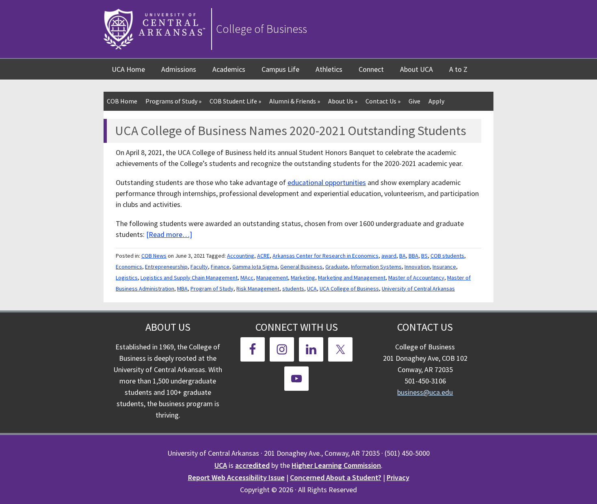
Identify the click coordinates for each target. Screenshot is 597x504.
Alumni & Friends (294, 101)
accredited (252, 465)
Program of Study (212, 288)
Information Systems (376, 266)
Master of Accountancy (416, 277)
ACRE (263, 255)
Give (414, 101)
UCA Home (128, 69)
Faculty (199, 266)
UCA (312, 288)
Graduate (336, 266)
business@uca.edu (425, 392)
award (388, 255)
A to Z (458, 69)
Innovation (417, 266)
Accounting (240, 255)
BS (424, 255)
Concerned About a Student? (335, 477)
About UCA (416, 69)
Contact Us (383, 101)
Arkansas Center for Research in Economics (326, 255)
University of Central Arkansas (418, 288)
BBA (413, 255)
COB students (447, 255)
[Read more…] (169, 234)
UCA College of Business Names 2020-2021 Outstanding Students (290, 131)
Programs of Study (173, 101)
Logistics (127, 277)
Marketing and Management (351, 277)
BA (402, 255)
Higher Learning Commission (336, 465)
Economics (129, 266)
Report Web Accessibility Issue (236, 477)
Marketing (303, 277)
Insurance (444, 266)
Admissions (178, 69)
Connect (371, 69)
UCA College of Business (349, 288)
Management (272, 277)
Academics (228, 69)
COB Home (122, 101)
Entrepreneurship (166, 266)
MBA (182, 288)
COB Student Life (235, 101)
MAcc (246, 277)
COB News (154, 255)
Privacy (398, 477)
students (293, 288)
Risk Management (257, 288)
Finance (220, 266)
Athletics (329, 69)
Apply (436, 101)
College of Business (261, 29)
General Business (301, 266)
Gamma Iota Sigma (254, 266)
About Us (342, 101)
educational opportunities (327, 182)
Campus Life (280, 69)
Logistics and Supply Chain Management (189, 277)
